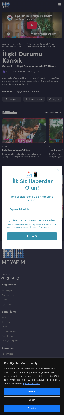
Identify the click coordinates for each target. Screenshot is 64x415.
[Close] (58, 170)
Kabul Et (32, 391)
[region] (32, 386)
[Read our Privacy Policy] (55, 225)
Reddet (32, 408)
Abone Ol (32, 236)
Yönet (32, 399)
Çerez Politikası (31, 383)
